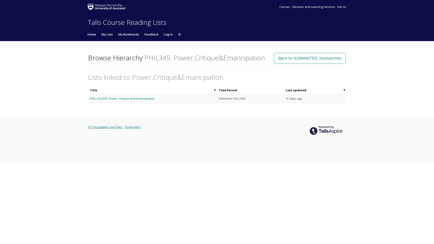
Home (91, 34)
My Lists (107, 34)
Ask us (341, 7)
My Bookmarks (128, 34)
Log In (168, 34)
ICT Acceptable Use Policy (105, 127)
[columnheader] (152, 90)
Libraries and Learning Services (314, 7)
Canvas (284, 7)
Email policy (133, 127)
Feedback (151, 34)
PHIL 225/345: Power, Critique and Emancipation (122, 98)
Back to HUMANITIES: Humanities (309, 58)
